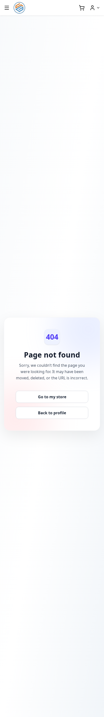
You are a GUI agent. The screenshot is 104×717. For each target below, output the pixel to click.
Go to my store (52, 396)
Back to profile (52, 413)
